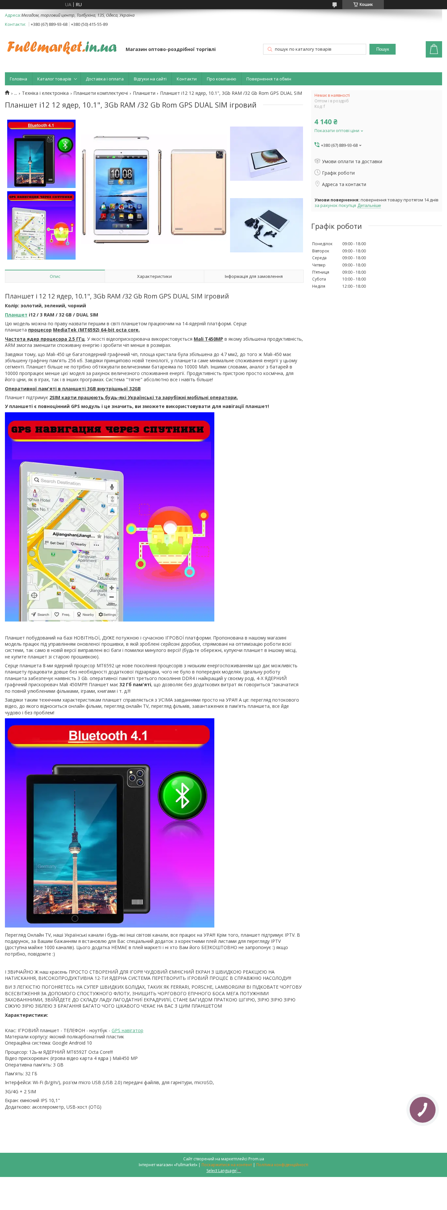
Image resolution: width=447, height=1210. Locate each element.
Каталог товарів (54, 79)
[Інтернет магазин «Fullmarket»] (62, 44)
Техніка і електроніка (45, 93)
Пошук (382, 49)
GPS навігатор (127, 1030)
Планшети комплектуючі (100, 93)
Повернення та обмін (268, 79)
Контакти (187, 79)
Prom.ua (256, 1159)
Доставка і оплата (105, 79)
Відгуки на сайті (150, 79)
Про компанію (221, 79)
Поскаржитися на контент (227, 1164)
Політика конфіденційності (282, 1164)
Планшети (144, 93)
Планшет (16, 315)
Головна (18, 79)
